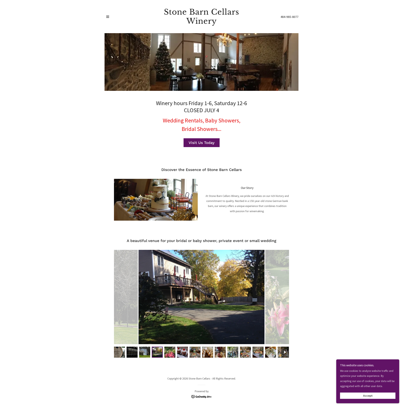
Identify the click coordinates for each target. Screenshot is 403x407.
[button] (108, 17)
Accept (368, 395)
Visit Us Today (202, 142)
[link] (201, 23)
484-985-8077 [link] (289, 17)
